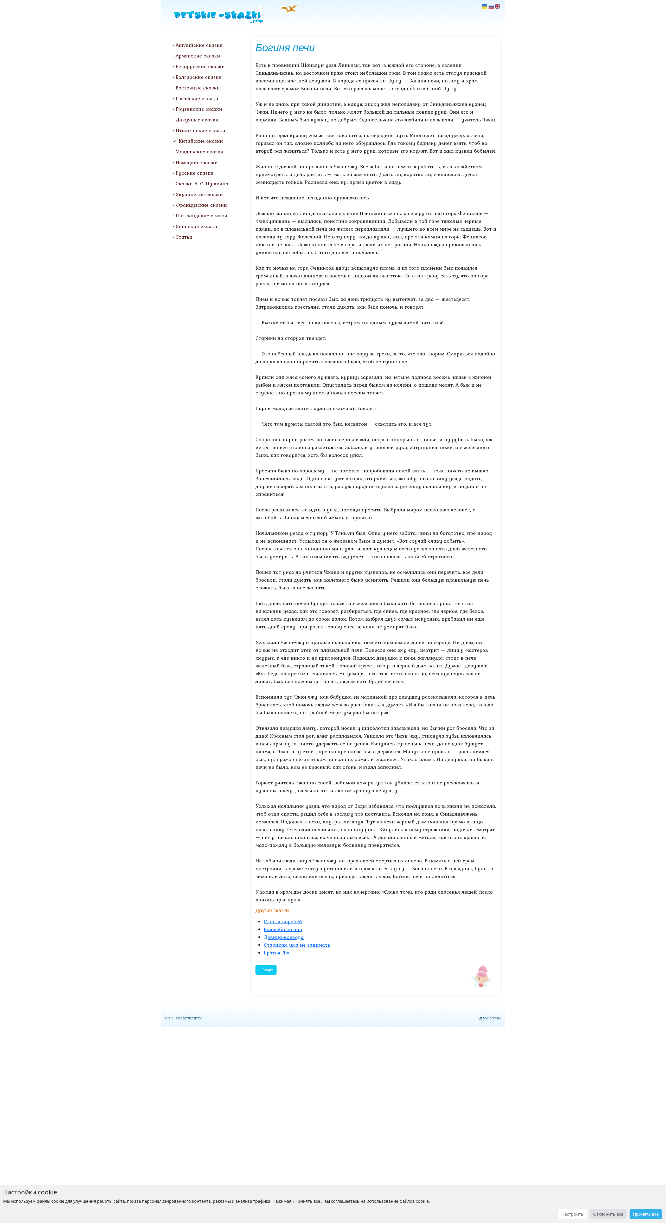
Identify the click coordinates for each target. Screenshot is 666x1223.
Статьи (184, 237)
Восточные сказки (198, 88)
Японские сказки (196, 226)
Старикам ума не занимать (297, 945)
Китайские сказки (201, 141)
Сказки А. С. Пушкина (202, 183)
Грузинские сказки (199, 109)
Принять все (646, 1214)
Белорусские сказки (200, 66)
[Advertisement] (333, 1124)
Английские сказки (199, 45)
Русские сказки (195, 173)
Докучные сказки (197, 119)
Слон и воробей (283, 921)
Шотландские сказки (201, 215)
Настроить (572, 1214)
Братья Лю (276, 953)
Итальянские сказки (200, 130)
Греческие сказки (197, 98)
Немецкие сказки (197, 162)
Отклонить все (608, 1214)
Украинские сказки (199, 194)
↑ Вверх (266, 970)
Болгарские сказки (199, 77)
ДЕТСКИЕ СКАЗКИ (490, 1018)
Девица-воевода (284, 937)
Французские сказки (201, 205)
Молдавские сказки (199, 151)
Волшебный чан (283, 929)
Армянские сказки (198, 56)
